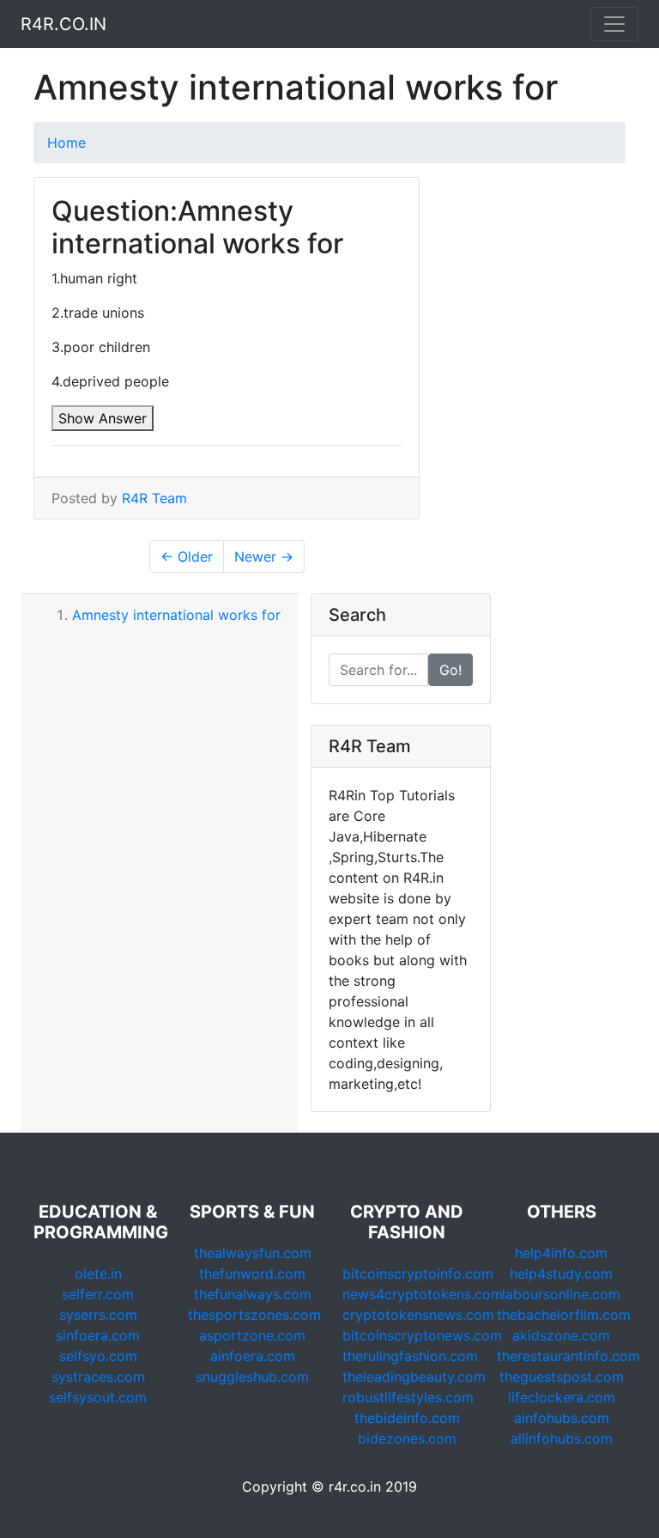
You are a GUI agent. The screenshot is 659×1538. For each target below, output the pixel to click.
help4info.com (561, 1252)
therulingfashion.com (410, 1356)
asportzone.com (252, 1335)
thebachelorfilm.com (564, 1314)
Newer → (263, 556)
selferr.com (98, 1294)
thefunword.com (252, 1273)
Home (66, 142)
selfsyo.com (98, 1356)
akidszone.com (561, 1335)
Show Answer (102, 418)
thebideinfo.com (407, 1417)
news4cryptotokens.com (422, 1294)
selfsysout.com (98, 1397)
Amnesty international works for (176, 614)
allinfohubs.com (562, 1438)
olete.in (98, 1273)
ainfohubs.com (561, 1417)
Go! (450, 669)
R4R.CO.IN (63, 24)
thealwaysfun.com (252, 1252)
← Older (186, 556)
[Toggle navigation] (614, 24)
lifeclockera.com (561, 1397)
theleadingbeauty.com (414, 1376)
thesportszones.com (254, 1314)
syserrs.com (98, 1314)
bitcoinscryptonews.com (422, 1335)
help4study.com (561, 1273)
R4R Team (154, 498)
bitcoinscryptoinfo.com (417, 1273)
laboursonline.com (561, 1294)
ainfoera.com (252, 1356)
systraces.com (98, 1376)
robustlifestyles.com (408, 1397)
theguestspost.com (561, 1376)
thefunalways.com (252, 1294)
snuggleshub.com (252, 1376)
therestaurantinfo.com (568, 1356)
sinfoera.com (98, 1335)
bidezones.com (407, 1438)
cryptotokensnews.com (418, 1314)
